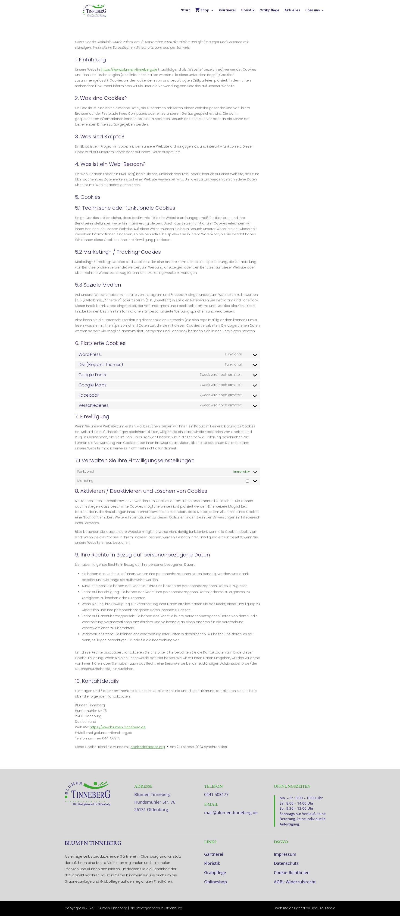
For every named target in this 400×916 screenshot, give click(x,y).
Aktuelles (292, 11)
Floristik (247, 11)
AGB (278, 881)
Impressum (285, 854)
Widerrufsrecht (301, 881)
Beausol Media (323, 908)
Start (185, 11)
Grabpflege (269, 11)
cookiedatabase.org (148, 747)
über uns (312, 11)
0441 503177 (216, 794)
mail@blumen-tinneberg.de (231, 812)
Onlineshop (215, 881)
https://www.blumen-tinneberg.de (129, 69)
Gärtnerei (227, 11)
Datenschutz (286, 863)
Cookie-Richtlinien (291, 872)
